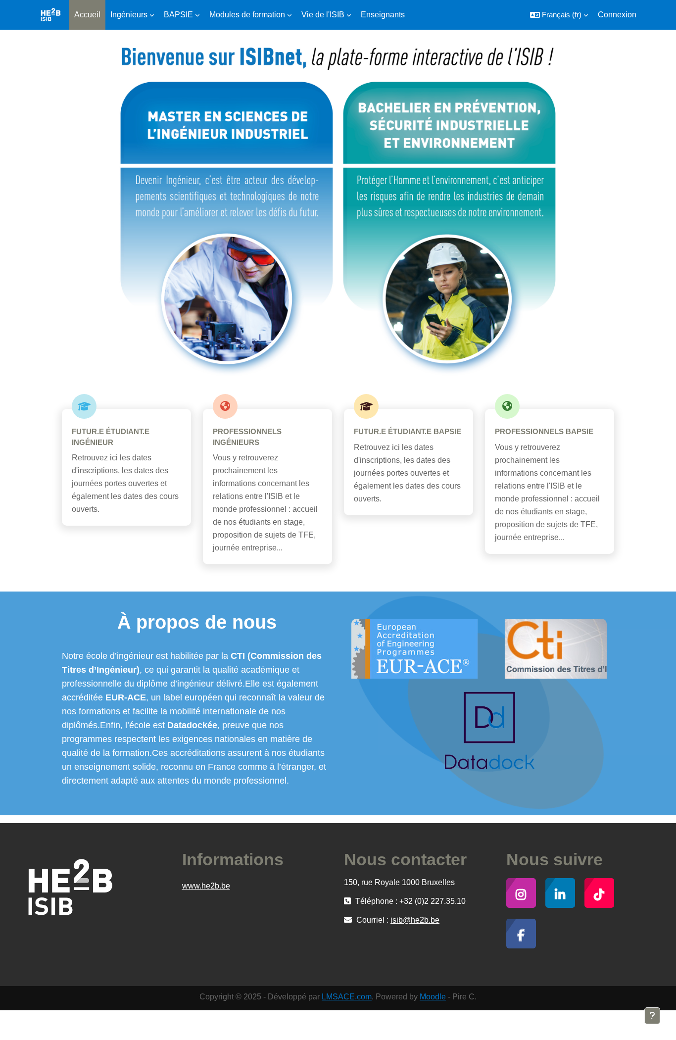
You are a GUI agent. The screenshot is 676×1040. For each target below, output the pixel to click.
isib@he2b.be (414, 920)
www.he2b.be (206, 886)
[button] (559, 15)
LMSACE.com (347, 996)
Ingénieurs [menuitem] (128, 14)
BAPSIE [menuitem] (178, 14)
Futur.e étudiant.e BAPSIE (407, 431)
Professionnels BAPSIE (544, 431)
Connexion (617, 14)
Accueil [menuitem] (87, 14)
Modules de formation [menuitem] (247, 14)
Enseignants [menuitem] (383, 14)
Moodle (433, 996)
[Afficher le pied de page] (652, 1015)
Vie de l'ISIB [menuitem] (322, 14)
